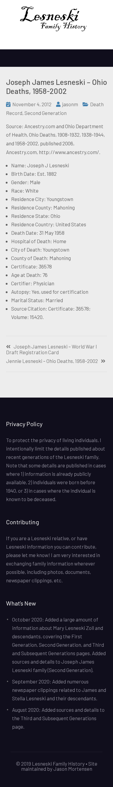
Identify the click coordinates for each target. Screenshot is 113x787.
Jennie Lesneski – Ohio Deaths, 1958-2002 (52, 361)
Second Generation (45, 113)
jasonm (70, 104)
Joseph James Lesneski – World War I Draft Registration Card (51, 349)
